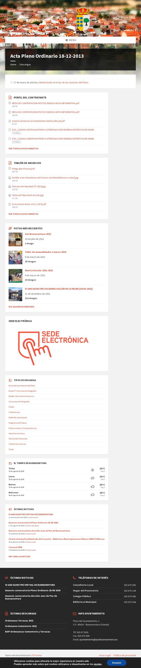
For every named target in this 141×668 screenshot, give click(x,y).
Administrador (45, 82)
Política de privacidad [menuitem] (125, 655)
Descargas (25, 64)
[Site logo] (74, 30)
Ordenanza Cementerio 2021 (21, 626)
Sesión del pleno (32, 525)
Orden (11, 407)
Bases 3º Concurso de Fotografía (22, 391)
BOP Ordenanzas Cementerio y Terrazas (27, 631)
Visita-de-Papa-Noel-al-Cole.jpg (28, 195)
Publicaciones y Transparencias (23, 428)
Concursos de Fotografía (19, 401)
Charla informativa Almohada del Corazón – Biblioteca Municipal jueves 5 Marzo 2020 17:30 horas (57, 539)
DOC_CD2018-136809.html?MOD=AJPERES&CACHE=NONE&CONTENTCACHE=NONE (53, 138)
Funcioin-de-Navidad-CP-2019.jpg (29, 186)
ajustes (97, 664)
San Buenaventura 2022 (38, 233)
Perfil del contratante (18, 417)
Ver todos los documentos (23, 148)
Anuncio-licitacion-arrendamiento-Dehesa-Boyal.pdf (38, 120)
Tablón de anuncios (17, 444)
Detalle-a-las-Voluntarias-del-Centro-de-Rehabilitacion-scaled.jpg (45, 177)
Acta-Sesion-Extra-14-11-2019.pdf (29, 204)
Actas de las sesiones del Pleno (72, 82)
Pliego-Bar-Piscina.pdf (23, 168)
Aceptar (116, 662)
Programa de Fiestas (17, 423)
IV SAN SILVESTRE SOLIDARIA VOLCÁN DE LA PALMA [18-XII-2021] (59, 288)
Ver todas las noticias (19, 556)
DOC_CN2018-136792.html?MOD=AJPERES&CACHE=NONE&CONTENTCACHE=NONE (53, 129)
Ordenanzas (14, 412)
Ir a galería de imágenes (21, 306)
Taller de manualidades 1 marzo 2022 (45, 252)
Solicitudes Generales (18, 438)
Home (13, 64)
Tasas (11, 449)
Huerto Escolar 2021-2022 (39, 270)
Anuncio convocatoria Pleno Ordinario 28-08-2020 (33, 522)
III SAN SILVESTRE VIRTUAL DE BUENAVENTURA (31, 514)
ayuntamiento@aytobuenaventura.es (98, 639)
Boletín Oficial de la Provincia (21, 396)
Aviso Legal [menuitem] (105, 655)
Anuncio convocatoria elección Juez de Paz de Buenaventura (39, 530)
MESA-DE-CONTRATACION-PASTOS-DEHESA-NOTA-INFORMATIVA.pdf (45, 103)
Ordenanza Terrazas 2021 (19, 620)
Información (33, 517)
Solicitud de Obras (17, 433)
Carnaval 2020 (15, 547)
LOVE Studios (36, 655)
